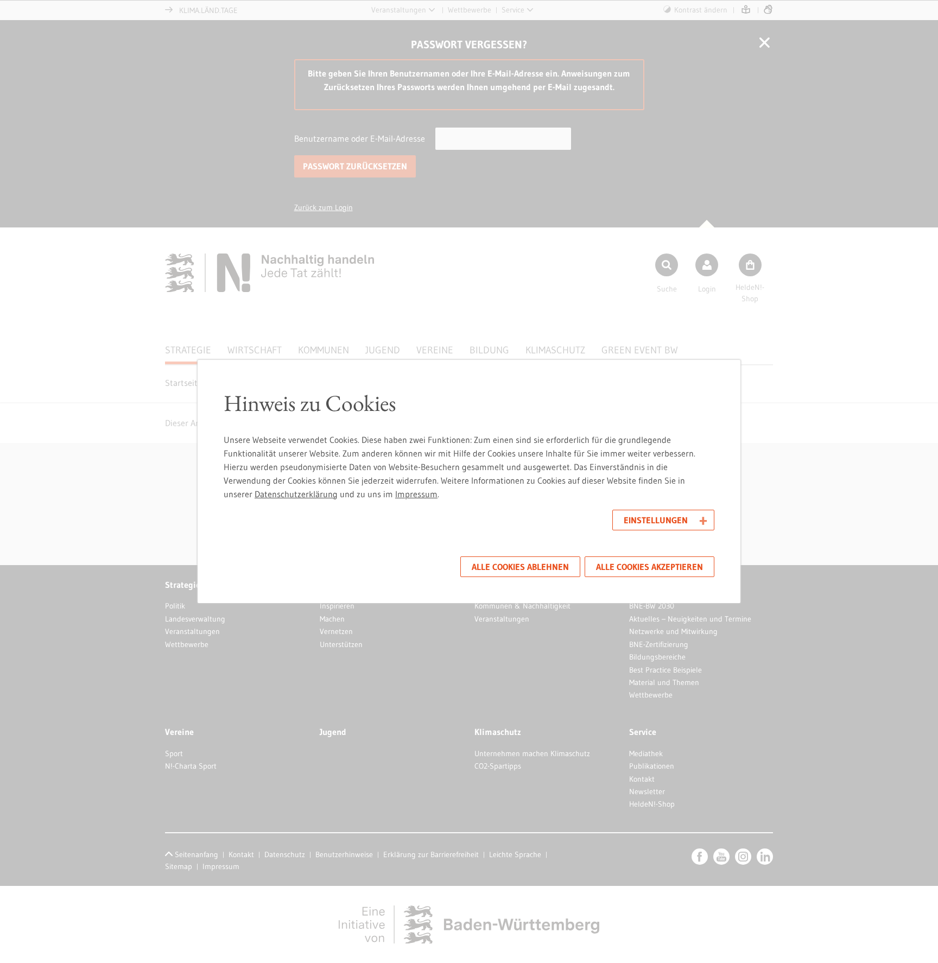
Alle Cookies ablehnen (520, 566)
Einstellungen (656, 520)
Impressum (416, 494)
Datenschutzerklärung (296, 494)
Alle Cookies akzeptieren (649, 566)
